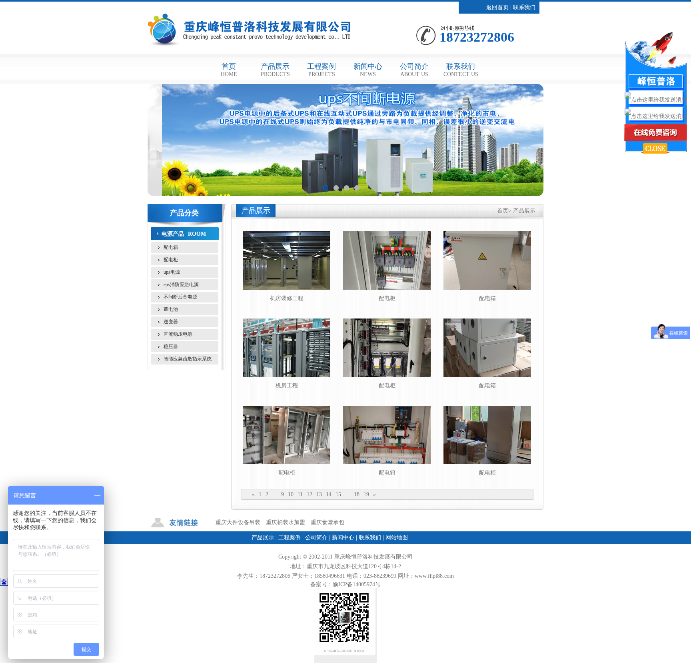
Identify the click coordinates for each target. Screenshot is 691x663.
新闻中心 (367, 69)
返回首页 (497, 7)
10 (291, 494)
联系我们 (524, 7)
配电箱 (171, 247)
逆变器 (171, 321)
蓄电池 (171, 309)
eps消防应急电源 (181, 284)
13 (319, 494)
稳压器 (171, 346)
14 (329, 494)
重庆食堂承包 (327, 522)
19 (366, 494)
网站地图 (396, 538)
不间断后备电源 (180, 297)
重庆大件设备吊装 (238, 522)
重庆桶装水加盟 (285, 522)
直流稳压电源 (178, 334)
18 (356, 494)
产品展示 (275, 69)
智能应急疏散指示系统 (188, 359)
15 (338, 494)
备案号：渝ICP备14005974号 (345, 584)
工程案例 (321, 69)
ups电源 (172, 272)
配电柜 (171, 259)
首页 (229, 69)
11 (300, 494)
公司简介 (414, 69)
